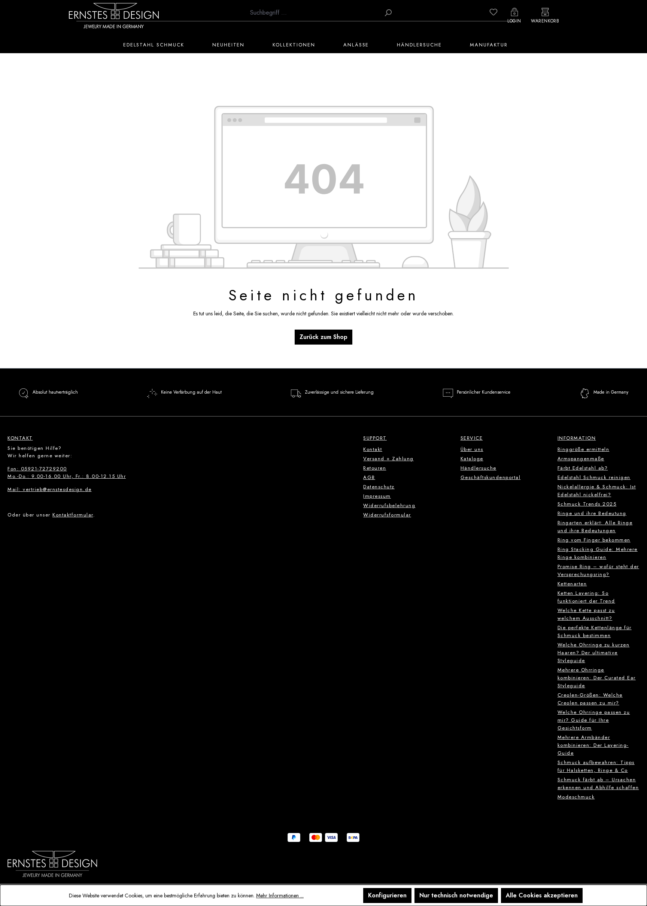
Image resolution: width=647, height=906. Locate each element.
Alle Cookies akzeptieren (542, 895)
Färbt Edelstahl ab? (583, 468)
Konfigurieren (387, 895)
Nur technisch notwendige (456, 895)
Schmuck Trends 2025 (587, 503)
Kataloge (472, 458)
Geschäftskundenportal (491, 477)
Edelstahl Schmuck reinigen (594, 477)
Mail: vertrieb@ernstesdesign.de (49, 489)
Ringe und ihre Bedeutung (592, 513)
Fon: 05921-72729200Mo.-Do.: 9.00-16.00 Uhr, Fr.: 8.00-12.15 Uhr (66, 472)
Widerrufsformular (387, 514)
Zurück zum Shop (323, 337)
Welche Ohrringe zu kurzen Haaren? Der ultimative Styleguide (594, 652)
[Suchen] (388, 13)
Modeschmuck (576, 796)
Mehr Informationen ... (280, 895)
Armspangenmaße (581, 458)
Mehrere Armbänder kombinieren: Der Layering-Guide (593, 745)
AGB (369, 477)
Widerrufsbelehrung (389, 505)
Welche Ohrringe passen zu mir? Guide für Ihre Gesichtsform (594, 720)
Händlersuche (478, 468)
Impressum (377, 496)
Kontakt (372, 449)
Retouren (374, 468)
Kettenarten (572, 583)
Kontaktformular (72, 514)
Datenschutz (379, 486)
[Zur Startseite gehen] (114, 15)
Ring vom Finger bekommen (594, 539)
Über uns (472, 449)
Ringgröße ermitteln (584, 449)
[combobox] (313, 13)
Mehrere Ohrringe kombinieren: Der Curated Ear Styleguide (597, 677)
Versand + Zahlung (388, 458)
